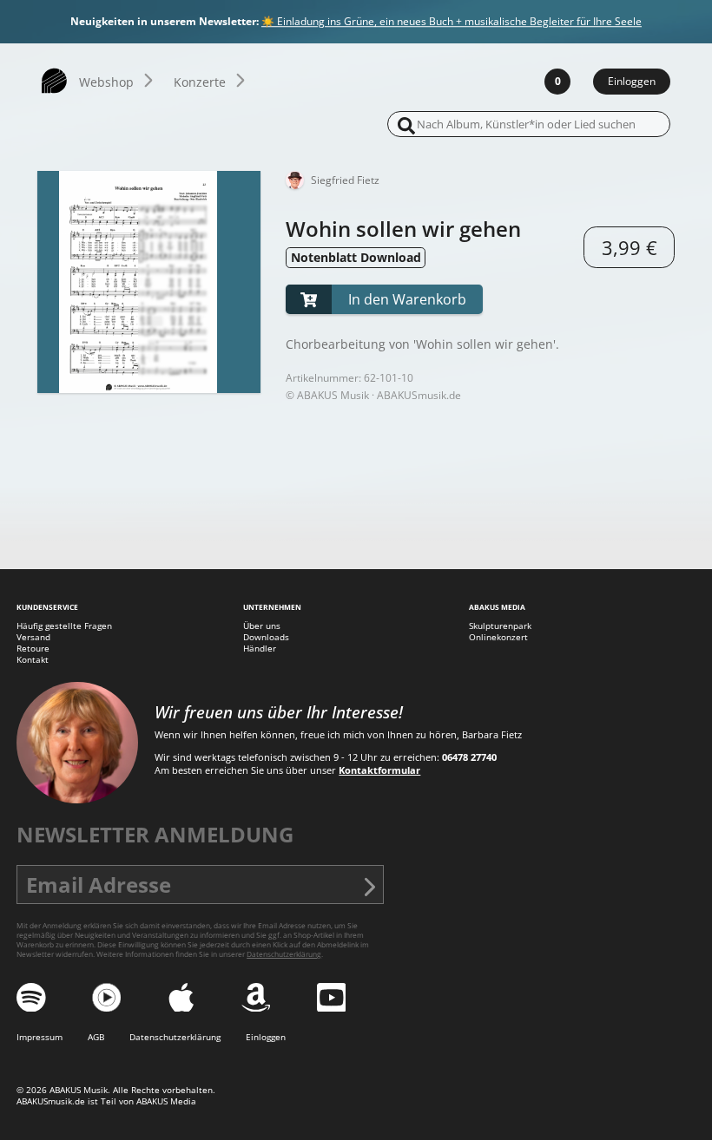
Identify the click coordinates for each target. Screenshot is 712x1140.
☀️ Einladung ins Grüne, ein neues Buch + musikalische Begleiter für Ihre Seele (451, 22)
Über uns (261, 626)
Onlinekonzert (498, 637)
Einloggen (632, 81)
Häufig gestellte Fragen (64, 626)
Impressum (39, 1037)
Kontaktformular (379, 769)
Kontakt (32, 659)
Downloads (266, 637)
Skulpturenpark (500, 626)
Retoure (32, 648)
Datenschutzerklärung (284, 954)
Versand (33, 637)
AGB (96, 1037)
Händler (259, 648)
